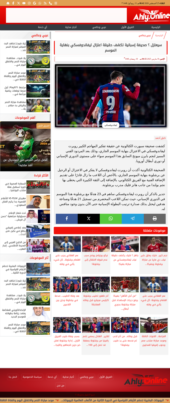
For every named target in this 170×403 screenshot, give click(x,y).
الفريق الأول (127, 27)
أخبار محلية (71, 27)
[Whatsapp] (39, 3)
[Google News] (34, 3)
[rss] (45, 3)
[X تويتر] (18, 3)
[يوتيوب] (24, 3)
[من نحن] (50, 3)
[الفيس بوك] (13, 3)
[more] (55, 3)
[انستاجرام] (29, 3)
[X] (89, 219)
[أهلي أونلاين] (151, 16)
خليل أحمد (160, 138)
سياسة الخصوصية (32, 377)
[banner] (66, 15)
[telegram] (133, 219)
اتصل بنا (13, 377)
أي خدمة (42, 27)
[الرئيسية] (8, 3)
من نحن (60, 385)
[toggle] (14, 26)
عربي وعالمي (99, 27)
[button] (7, 148)
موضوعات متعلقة (154, 230)
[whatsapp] (111, 219)
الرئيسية (155, 27)
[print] (155, 219)
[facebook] (67, 219)
